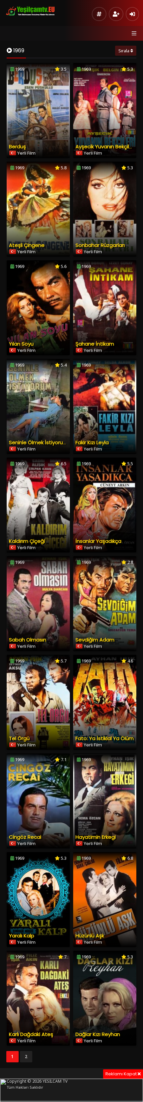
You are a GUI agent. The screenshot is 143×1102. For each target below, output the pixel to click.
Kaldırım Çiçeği (27, 541)
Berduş (17, 146)
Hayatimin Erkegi (95, 836)
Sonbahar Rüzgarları (100, 245)
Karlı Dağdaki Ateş (31, 1034)
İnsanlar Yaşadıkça (98, 541)
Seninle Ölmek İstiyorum (38, 442)
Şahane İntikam (94, 343)
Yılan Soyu (21, 343)
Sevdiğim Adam (94, 639)
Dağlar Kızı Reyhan (97, 1034)
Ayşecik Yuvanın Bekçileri (105, 146)
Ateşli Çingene (27, 245)
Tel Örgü (19, 738)
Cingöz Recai (25, 836)
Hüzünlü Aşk (89, 935)
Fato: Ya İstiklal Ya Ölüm (104, 738)
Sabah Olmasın (27, 639)
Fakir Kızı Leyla (92, 442)
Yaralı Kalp (21, 935)
